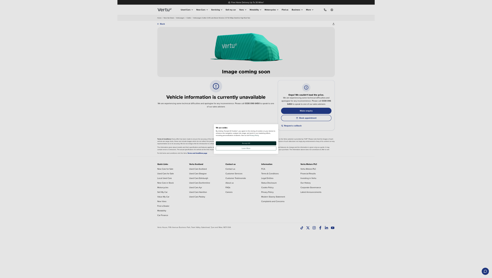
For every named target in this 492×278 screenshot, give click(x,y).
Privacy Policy (254, 135)
